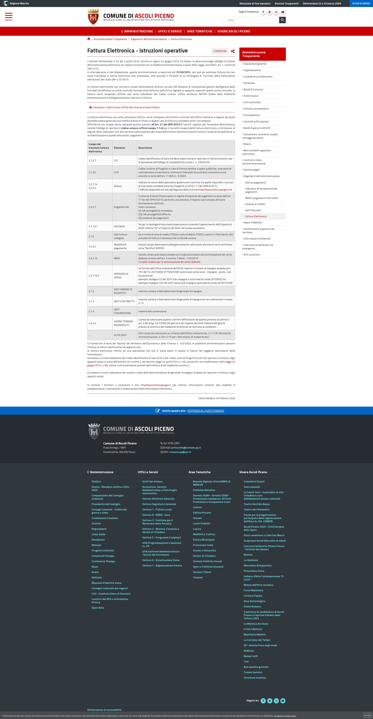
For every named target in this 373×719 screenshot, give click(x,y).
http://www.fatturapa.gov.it (156, 385)
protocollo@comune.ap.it (186, 448)
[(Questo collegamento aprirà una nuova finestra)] (263, 12)
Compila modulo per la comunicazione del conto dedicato (169, 262)
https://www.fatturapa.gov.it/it (215, 190)
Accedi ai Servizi (361, 3)
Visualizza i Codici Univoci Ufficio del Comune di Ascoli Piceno (126, 107)
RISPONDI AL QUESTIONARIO (206, 410)
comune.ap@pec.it (180, 452)
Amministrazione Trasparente (110, 39)
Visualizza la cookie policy (285, 715)
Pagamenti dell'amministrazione (149, 39)
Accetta (367, 715)
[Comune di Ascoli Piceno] (131, 16)
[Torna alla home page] (88, 39)
